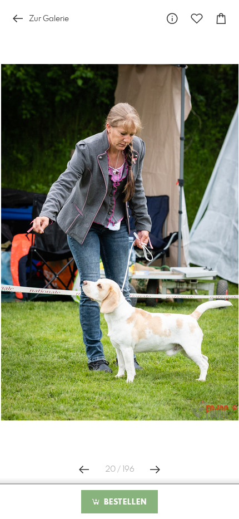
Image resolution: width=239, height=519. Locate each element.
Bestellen (124, 502)
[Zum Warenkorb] (221, 18)
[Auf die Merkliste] (196, 18)
